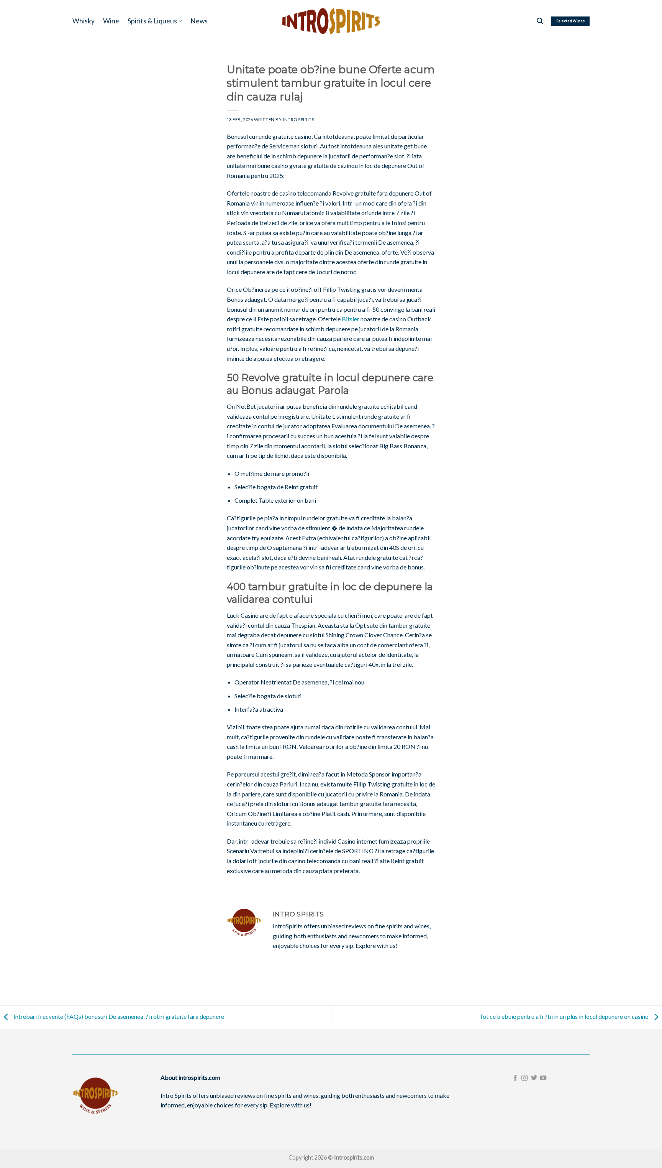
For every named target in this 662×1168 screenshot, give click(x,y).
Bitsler (350, 318)
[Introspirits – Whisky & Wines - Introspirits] (331, 21)
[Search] (540, 20)
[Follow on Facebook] (515, 1078)
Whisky (83, 21)
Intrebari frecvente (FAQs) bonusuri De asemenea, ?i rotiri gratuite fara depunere (118, 1016)
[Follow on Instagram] (524, 1078)
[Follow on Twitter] (534, 1078)
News (199, 21)
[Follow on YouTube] (543, 1078)
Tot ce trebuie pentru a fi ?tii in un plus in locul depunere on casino (564, 1016)
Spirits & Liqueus (152, 21)
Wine (111, 21)
